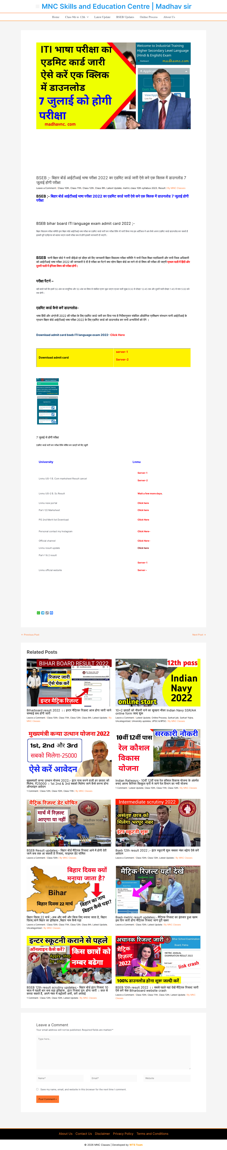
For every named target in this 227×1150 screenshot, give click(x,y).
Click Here (143, 519)
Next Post (199, 634)
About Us (169, 17)
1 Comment (32, 791)
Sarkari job (173, 717)
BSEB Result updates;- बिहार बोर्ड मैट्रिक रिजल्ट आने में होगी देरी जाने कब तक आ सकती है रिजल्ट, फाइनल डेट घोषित (67, 852)
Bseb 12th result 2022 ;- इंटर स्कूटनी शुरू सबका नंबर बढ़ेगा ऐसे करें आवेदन (157, 852)
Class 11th (75, 188)
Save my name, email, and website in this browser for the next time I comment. (83, 1089)
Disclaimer (102, 1134)
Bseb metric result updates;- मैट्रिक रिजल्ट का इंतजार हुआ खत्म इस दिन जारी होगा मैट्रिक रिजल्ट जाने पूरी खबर (156, 918)
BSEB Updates (125, 17)
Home (55, 17)
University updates (141, 721)
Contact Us (84, 1134)
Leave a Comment (46, 188)
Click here (143, 503)
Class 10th (63, 188)
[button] (86, 17)
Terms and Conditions (152, 1134)
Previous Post (30, 634)
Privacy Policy (123, 1134)
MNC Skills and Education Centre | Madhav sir (116, 6)
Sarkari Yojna (186, 717)
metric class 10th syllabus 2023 (140, 188)
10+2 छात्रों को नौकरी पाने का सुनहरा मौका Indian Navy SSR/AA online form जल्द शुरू (156, 711)
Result (161, 188)
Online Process (149, 17)
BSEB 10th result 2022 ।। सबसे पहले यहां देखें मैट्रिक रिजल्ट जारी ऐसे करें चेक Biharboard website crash (157, 989)
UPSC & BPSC (159, 721)
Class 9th (100, 188)
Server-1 (142, 562)
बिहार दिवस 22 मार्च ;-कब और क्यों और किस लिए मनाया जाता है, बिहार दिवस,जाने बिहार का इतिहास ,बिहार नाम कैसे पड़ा (67, 918)
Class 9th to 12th (75, 17)
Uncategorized (123, 721)
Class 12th (88, 188)
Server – (142, 570)
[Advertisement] (113, 152)
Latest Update (102, 17)
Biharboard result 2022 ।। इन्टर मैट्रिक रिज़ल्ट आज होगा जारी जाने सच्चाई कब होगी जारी (69, 711)
